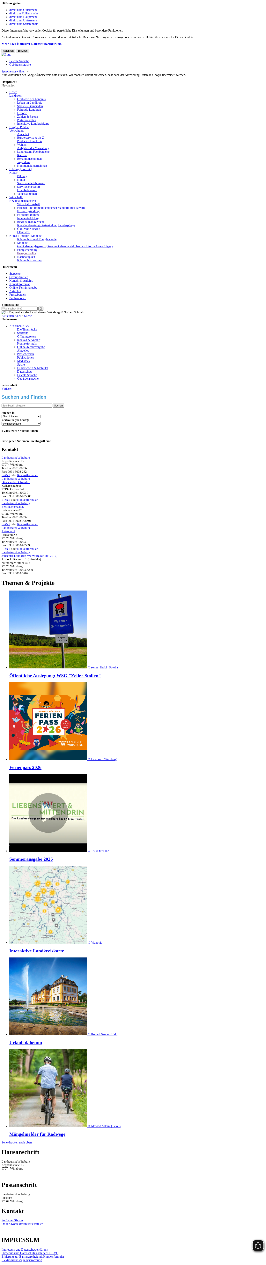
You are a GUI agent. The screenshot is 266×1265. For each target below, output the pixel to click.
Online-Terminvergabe (23, 287)
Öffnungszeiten (18, 277)
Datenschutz (24, 371)
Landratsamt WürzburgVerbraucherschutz (16, 505)
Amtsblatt (23, 134)
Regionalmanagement (30, 221)
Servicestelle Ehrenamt (31, 183)
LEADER (23, 232)
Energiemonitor (26, 253)
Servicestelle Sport (28, 186)
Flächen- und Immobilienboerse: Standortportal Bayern (51, 207)
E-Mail (6, 475)
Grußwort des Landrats (31, 99)
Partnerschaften (26, 120)
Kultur (21, 179)
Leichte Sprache (19, 61)
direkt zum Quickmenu (23, 9)
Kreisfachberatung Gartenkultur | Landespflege (46, 225)
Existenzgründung (28, 211)
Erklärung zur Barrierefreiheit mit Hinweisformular (33, 1256)
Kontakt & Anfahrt (21, 280)
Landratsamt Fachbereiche (33, 151)
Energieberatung (27, 249)
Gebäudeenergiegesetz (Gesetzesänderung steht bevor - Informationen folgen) (65, 246)
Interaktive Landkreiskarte (33, 123)
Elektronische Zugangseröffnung (22, 1260)
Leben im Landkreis (29, 102)
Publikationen (17, 298)
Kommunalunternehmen (32, 165)
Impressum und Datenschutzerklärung (25, 1249)
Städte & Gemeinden (30, 106)
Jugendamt (23, 162)
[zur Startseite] (6, 54)
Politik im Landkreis (29, 141)
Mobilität (22, 242)
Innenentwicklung (28, 218)
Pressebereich (17, 294)
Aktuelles (15, 291)
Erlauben (22, 50)
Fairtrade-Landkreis (29, 109)
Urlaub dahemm (27, 190)
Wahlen (21, 144)
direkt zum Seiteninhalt (23, 24)
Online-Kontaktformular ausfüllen (22, 1223)
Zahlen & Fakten (27, 116)
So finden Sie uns (12, 1220)
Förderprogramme (28, 214)
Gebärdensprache (20, 64)
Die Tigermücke (27, 329)
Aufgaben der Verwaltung (33, 148)
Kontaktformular (19, 284)
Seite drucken (10, 1142)
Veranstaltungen (27, 193)
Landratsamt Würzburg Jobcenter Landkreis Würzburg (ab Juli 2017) (29, 554)
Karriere (22, 155)
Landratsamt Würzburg (16, 457)
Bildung (22, 176)
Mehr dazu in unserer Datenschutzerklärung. (32, 43)
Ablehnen (8, 50)
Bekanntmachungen (29, 158)
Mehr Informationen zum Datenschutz (25, 78)
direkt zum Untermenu (23, 20)
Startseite (14, 273)
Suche (28, 315)
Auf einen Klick (11, 315)
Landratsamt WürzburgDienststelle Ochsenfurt (16, 480)
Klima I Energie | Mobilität (25, 235)
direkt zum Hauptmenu (23, 17)
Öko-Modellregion (28, 228)
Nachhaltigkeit (26, 256)
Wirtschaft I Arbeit (28, 204)
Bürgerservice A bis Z (30, 137)
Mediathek (23, 361)
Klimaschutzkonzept (29, 260)
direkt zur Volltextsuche (23, 13)
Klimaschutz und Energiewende (36, 239)
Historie (22, 113)
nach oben (25, 1142)
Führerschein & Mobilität (32, 368)
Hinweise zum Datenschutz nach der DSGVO (30, 1253)
